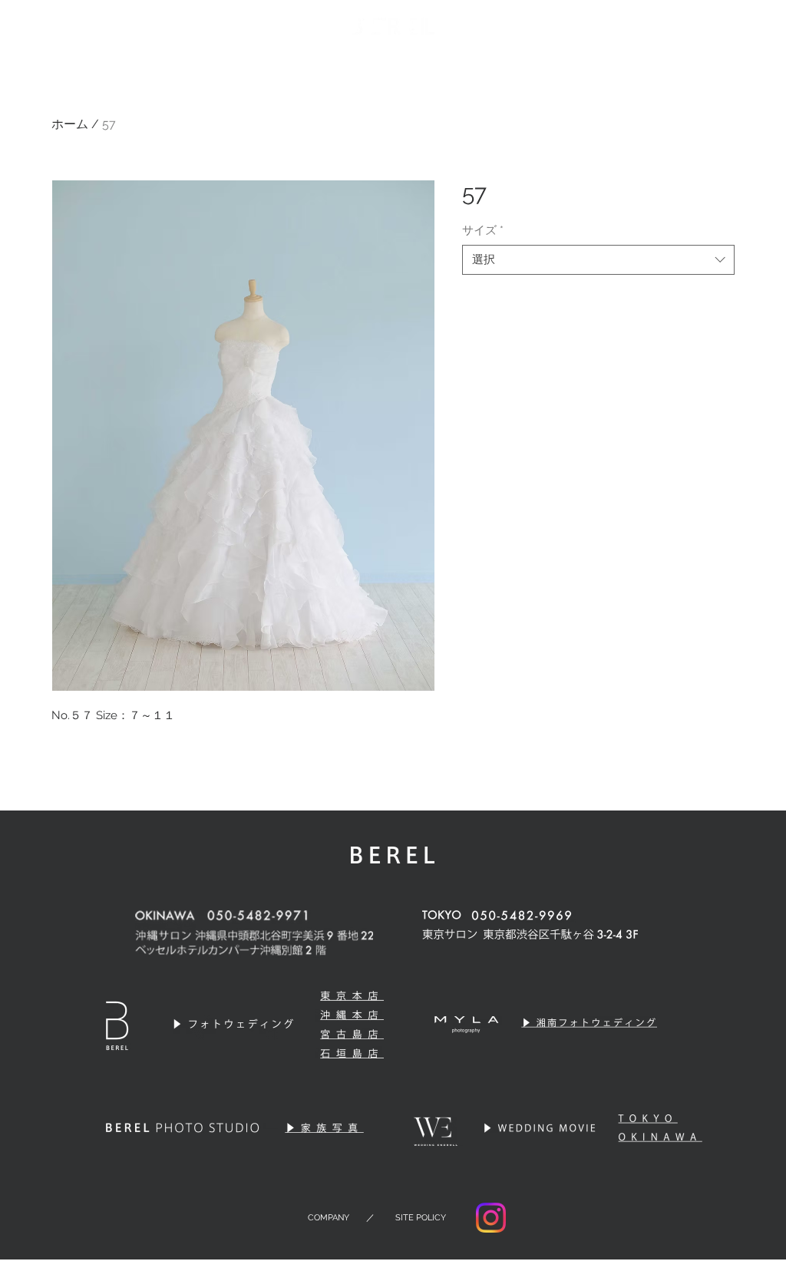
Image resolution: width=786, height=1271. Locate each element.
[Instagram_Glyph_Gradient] (491, 1218)
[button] (738, 26)
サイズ (483, 230)
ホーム (69, 124)
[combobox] (598, 260)
